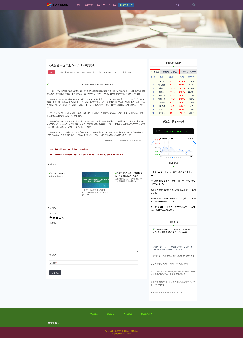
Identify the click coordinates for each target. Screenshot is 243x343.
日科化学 (161, 106)
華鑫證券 (89, 4)
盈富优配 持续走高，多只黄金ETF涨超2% (71, 149)
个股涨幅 (155, 72)
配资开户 (101, 4)
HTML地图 (134, 331)
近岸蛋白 (161, 95)
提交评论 (55, 273)
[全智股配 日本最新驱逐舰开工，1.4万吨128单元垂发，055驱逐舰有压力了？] (95, 179)
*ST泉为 (162, 113)
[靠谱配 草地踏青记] (62, 173)
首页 (79, 4)
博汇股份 (161, 84)
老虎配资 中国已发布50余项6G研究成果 (167, 292)
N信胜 (161, 81)
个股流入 (175, 71)
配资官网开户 (126, 4)
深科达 (162, 109)
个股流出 (184, 71)
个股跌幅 (165, 71)
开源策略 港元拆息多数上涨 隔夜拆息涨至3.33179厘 (172, 255)
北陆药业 (161, 102)
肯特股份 (161, 88)
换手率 (193, 71)
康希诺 (162, 91)
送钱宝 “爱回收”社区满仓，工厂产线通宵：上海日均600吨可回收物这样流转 (173, 209)
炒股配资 (112, 4)
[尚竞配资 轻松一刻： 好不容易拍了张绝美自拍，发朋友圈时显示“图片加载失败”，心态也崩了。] (173, 236)
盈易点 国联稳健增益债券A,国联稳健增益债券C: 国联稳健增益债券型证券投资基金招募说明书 (173, 272)
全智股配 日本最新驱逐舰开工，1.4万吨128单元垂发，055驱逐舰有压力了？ (173, 200)
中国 (52, 72)
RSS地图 (125, 331)
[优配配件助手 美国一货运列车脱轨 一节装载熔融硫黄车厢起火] (129, 174)
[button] (152, 143)
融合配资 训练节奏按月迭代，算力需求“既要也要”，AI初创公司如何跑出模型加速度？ (89, 154)
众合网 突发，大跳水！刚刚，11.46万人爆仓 (169, 263)
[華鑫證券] (58, 4)
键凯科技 (161, 99)
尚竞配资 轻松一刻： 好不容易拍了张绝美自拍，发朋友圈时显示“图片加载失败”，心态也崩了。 (173, 248)
